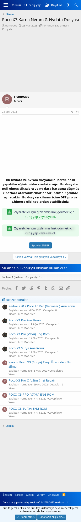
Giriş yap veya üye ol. (40, 217)
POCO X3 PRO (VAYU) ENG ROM (31, 394)
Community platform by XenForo (36, 502)
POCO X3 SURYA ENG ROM (28, 408)
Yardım (41, 495)
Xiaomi (13, 374)
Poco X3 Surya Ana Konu (26, 348)
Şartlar (19, 495)
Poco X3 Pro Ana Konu (25, 320)
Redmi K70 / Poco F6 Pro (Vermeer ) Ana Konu (42, 306)
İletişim (7, 495)
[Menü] (6, 5)
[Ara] (76, 5)
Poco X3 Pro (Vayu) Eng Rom (29, 334)
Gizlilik (30, 495)
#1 (77, 112)
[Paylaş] (71, 112)
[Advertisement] (40, 62)
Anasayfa (53, 495)
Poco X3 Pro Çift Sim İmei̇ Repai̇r (32, 380)
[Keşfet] (68, 5)
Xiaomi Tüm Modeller (22, 314)
